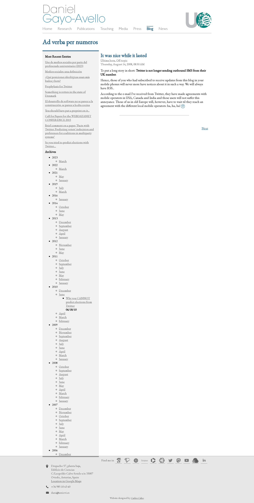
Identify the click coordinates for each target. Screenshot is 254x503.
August (63, 230)
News (163, 28)
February (64, 279)
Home (47, 28)
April (62, 233)
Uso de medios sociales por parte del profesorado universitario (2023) (66, 64)
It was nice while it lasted (124, 55)
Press (137, 28)
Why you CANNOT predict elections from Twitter (79, 302)
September (65, 226)
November (65, 245)
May (61, 176)
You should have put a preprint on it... (67, 110)
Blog (150, 28)
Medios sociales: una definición (63, 71)
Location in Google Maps (66, 481)
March (63, 161)
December (65, 222)
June (62, 211)
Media (123, 28)
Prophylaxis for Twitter (58, 86)
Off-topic (121, 60)
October (64, 207)
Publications (86, 28)
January (63, 180)
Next (205, 128)
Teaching (106, 28)
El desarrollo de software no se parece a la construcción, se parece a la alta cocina (69, 103)
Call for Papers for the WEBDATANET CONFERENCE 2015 (68, 118)
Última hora (108, 60)
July (61, 188)
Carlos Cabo (137, 498)
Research (65, 28)
